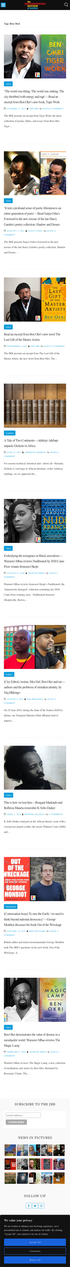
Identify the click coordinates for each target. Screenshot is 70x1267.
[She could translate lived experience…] (59, 1164)
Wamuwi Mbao (36, 573)
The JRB (33, 108)
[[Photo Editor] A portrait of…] (46, 1178)
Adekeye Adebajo (35, 452)
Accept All (35, 1242)
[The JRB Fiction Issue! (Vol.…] (10, 1150)
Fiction (8, 795)
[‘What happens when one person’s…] (34, 1164)
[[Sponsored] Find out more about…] (46, 1164)
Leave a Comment (52, 108)
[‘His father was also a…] (34, 1178)
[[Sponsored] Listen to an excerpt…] (34, 1150)
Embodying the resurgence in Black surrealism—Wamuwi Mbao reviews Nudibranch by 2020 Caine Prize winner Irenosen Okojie (34, 561)
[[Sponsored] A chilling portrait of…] (10, 1164)
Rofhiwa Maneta (35, 814)
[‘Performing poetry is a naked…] (22, 1164)
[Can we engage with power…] (59, 1150)
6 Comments (56, 814)
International (10, 906)
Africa (8, 84)
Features (9, 674)
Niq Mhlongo (35, 699)
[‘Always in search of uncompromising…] (46, 1150)
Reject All (35, 1259)
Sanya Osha (35, 230)
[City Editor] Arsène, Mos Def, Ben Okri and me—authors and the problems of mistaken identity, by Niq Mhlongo (34, 687)
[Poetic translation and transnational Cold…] (22, 1178)
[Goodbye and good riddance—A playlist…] (59, 1178)
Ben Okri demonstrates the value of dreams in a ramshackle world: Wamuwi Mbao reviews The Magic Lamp (32, 1040)
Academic (10, 433)
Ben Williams (37, 931)
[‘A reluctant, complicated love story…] (22, 1150)
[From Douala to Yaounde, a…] (10, 1178)
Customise (35, 1251)
